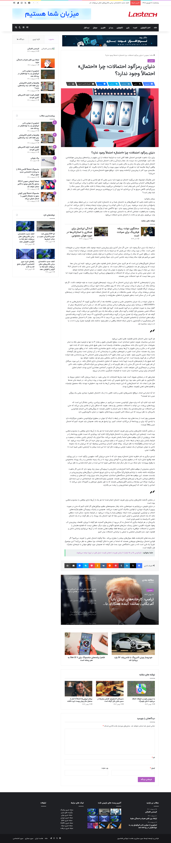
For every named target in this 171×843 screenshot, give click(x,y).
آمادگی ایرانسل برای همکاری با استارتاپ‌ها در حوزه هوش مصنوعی (79, 232)
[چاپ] (67, 565)
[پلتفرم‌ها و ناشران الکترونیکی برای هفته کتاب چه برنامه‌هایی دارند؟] (48, 86)
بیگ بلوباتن (35, 158)
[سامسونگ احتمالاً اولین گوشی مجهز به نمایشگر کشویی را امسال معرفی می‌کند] (48, 196)
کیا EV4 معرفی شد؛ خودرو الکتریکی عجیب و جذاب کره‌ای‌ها (46, 236)
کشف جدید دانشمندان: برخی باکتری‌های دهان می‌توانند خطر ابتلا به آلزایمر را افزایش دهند (99, 3)
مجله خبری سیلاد (67, 825)
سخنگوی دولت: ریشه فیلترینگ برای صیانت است (128, 232)
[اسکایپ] (86, 565)
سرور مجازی (139, 838)
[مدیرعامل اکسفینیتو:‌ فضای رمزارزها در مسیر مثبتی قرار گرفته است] (110, 688)
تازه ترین (36, 39)
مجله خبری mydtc (66, 823)
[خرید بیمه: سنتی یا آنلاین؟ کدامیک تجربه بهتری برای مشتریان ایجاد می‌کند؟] (116, 812)
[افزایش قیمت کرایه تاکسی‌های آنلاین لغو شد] (48, 98)
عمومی (146, 55)
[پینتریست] (116, 565)
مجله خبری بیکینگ (66, 810)
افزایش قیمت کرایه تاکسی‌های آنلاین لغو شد (28, 96)
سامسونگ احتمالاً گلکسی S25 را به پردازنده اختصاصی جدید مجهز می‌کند (27, 172)
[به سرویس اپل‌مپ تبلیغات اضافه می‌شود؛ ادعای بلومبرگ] (141, 688)
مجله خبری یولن (66, 815)
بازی (127, 27)
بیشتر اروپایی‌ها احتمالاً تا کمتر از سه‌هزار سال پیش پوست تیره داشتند (79, 700)
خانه (155, 27)
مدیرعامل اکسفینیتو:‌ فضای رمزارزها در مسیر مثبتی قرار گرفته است (110, 700)
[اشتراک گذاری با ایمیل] (73, 565)
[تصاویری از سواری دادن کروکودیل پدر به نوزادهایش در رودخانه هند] (48, 74)
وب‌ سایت (105, 768)
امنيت (135, 27)
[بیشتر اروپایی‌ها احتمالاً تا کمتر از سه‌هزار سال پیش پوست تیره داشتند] (78, 688)
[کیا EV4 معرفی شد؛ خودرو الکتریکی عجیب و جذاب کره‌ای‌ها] (46, 226)
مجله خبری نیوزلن (67, 817)
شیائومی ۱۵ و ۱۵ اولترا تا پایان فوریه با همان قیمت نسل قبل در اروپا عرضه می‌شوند (108, 552)
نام (153, 757)
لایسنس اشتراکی (33, 48)
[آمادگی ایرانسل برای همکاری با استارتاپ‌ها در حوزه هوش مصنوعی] (101, 231)
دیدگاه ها (20, 39)
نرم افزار (86, 27)
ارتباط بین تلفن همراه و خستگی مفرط (28, 61)
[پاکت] (92, 565)
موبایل (95, 27)
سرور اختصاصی (18, 838)
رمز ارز (111, 27)
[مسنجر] (80, 565)
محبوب (51, 39)
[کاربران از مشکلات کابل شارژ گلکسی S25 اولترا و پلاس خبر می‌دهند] (116, 826)
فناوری (103, 27)
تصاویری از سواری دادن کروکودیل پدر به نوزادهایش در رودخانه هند (28, 74)
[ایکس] (133, 565)
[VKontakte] (103, 565)
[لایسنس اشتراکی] (48, 52)
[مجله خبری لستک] (143, 15)
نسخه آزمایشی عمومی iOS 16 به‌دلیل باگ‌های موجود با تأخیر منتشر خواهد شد (28, 184)
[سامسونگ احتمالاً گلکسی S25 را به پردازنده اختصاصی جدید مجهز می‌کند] (48, 172)
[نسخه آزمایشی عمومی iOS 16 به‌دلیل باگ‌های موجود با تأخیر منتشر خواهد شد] (48, 184)
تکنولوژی (120, 27)
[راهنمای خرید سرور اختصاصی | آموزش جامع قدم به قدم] (25, 254)
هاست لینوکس (128, 838)
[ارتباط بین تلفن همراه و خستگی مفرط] (48, 63)
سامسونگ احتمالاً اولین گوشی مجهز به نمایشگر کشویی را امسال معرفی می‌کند (28, 196)
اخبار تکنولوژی (145, 27)
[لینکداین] (127, 565)
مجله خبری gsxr (66, 820)
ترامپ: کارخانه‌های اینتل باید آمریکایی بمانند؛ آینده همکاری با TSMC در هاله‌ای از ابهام (129, 600)
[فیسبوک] (139, 565)
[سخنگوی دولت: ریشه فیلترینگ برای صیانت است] (148, 231)
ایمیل (152, 768)
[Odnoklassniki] (97, 565)
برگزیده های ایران (67, 812)
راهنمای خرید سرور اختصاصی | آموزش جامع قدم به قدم (25, 264)
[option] (110, 600)
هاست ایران (39, 838)
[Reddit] (110, 565)
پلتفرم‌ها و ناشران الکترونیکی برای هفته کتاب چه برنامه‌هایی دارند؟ (28, 86)
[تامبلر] (121, 565)
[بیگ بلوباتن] (48, 161)
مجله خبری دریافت (66, 828)
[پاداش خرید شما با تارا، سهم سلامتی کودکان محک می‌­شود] (92, 826)
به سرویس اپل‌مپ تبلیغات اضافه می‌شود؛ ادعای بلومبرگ (143, 700)
